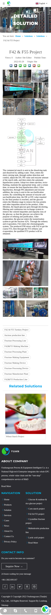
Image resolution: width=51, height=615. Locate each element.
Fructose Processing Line (15, 341)
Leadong (43, 601)
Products (8, 505)
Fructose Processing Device (16, 368)
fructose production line (14, 335)
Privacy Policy (10, 541)
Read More (6, 486)
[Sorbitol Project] (29, 414)
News (6, 526)
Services (7, 515)
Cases (6, 520)
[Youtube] (27, 586)
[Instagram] (34, 586)
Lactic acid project (36, 537)
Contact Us (9, 536)
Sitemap (4, 605)
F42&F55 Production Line (15, 379)
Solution (7, 510)
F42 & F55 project (36, 514)
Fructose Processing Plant (15, 352)
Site (35, 61)
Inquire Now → (14, 566)
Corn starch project (36, 509)
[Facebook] (5, 586)
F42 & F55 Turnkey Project (16, 330)
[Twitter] (19, 586)
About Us (8, 531)
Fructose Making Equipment (16, 357)
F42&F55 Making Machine (16, 346)
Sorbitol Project (16, 436)
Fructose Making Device (15, 363)
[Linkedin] (12, 586)
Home (6, 499)
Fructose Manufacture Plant (16, 374)
